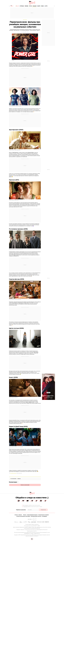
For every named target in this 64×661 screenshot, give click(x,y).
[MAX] (18, 501)
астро (46, 5)
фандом (34, 5)
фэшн (42, 5)
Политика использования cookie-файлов (23, 516)
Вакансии (20, 514)
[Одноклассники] (45, 501)
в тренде (22, 5)
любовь (26, 5)
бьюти (38, 5)
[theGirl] (12, 6)
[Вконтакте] (23, 501)
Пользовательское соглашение (43, 514)
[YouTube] (27, 501)
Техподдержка (44, 516)
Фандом (25, 19)
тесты (30, 5)
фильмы (19, 478)
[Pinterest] (40, 501)
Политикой (26, 506)
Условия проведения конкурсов (32, 514)
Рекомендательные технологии (36, 516)
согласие (26, 505)
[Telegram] (32, 501)
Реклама (24, 514)
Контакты (16, 514)
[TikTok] (36, 501)
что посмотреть (13, 478)
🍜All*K (17, 5)
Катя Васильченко (13, 473)
